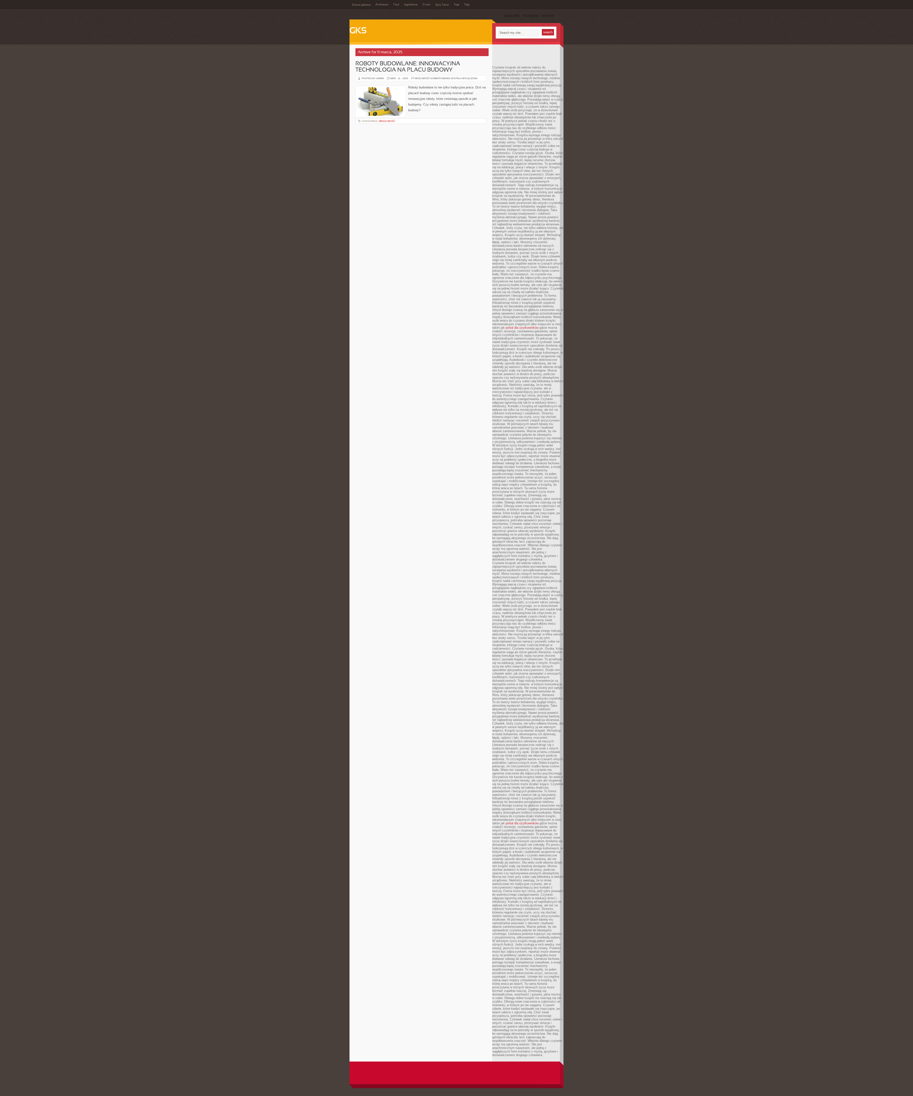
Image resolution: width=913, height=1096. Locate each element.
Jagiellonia (411, 4)
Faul (396, 4)
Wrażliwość (387, 121)
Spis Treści (442, 5)
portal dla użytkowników (522, 327)
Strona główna (361, 5)
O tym (427, 4)
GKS (358, 31)
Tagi (456, 4)
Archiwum (382, 4)
